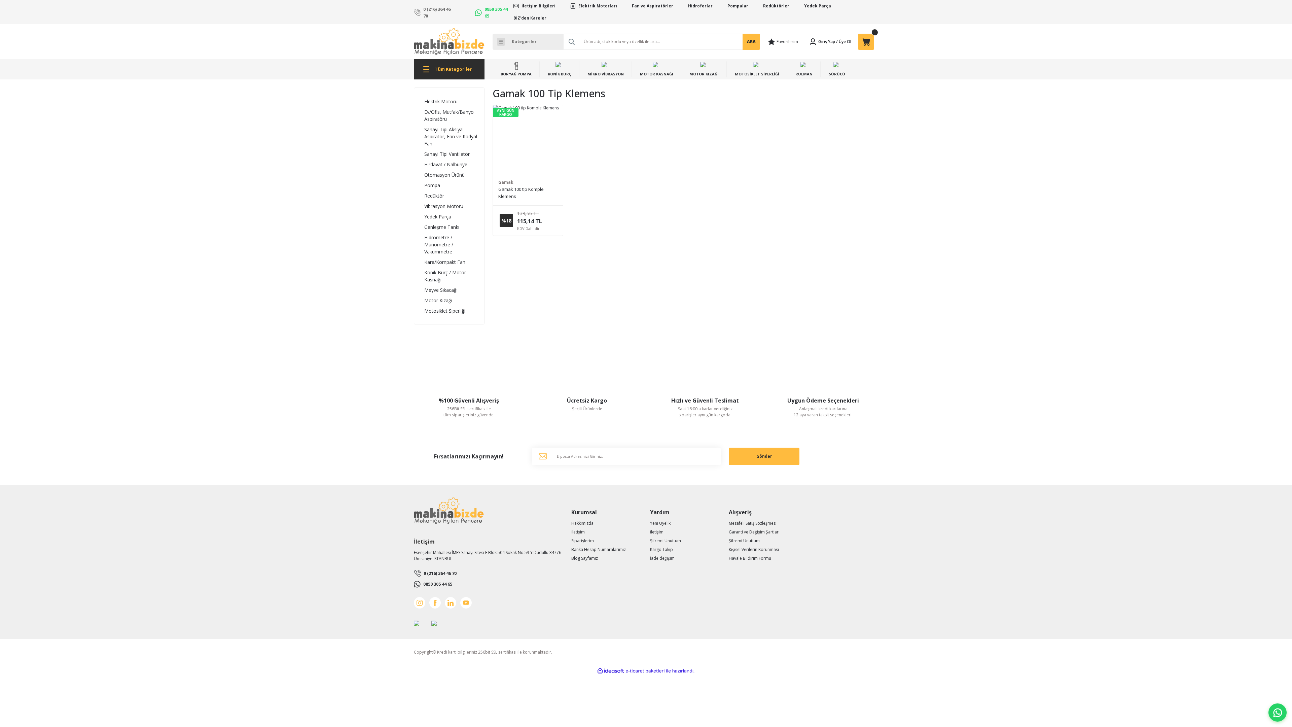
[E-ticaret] (645, 671)
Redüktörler (776, 6)
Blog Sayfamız (584, 558)
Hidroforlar (700, 6)
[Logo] (449, 41)
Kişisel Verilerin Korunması (754, 549)
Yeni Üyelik (660, 523)
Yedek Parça (817, 6)
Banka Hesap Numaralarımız (598, 549)
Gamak (505, 182)
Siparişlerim (582, 541)
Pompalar (737, 6)
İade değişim (662, 558)
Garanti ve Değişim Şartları (754, 532)
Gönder (764, 456)
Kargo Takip (661, 549)
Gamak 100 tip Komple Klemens (521, 192)
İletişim (578, 532)
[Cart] (866, 42)
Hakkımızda (582, 523)
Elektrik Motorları (597, 6)
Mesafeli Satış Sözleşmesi (753, 523)
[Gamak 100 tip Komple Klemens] (528, 140)
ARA (751, 41)
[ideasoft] (610, 671)
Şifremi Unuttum (665, 541)
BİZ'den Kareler (529, 18)
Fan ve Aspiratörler (652, 6)
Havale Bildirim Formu (750, 558)
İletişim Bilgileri (538, 6)
